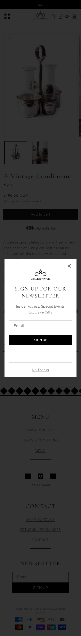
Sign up (40, 339)
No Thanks (40, 369)
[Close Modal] (69, 266)
